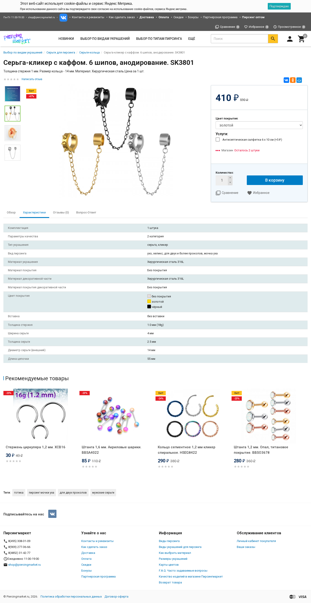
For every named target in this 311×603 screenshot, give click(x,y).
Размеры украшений (173, 558)
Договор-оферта (116, 596)
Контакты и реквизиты (88, 17)
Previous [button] (4, 435)
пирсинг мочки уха (41, 492)
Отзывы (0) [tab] (61, 212)
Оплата (86, 558)
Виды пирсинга (169, 541)
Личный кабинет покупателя (256, 541)
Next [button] (12, 164)
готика (18, 492)
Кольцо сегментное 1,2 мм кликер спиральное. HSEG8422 (186, 450)
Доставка (88, 553)
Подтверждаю (279, 6)
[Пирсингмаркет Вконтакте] (52, 514)
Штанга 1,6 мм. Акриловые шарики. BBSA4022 (111, 450)
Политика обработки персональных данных (71, 596)
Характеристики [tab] (34, 212)
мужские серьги (103, 492)
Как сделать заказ (122, 17)
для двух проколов (73, 492)
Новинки (66, 39)
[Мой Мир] (299, 80)
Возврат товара (170, 582)
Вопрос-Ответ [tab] (86, 212)
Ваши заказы (246, 547)
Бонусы (193, 17)
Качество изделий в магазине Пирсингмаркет (191, 576)
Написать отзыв (32, 79)
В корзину (274, 180)
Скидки (178, 17)
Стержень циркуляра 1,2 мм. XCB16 (35, 447)
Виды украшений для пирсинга (180, 547)
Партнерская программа (220, 17)
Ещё (191, 39)
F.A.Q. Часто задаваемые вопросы (183, 570)
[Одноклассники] (293, 80)
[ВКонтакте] (286, 80)
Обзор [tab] (11, 212)
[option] (115, 141)
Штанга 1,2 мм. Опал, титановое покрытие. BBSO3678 (261, 450)
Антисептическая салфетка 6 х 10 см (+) (252, 139)
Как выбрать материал (175, 553)
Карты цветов (169, 564)
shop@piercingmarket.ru (41, 17)
